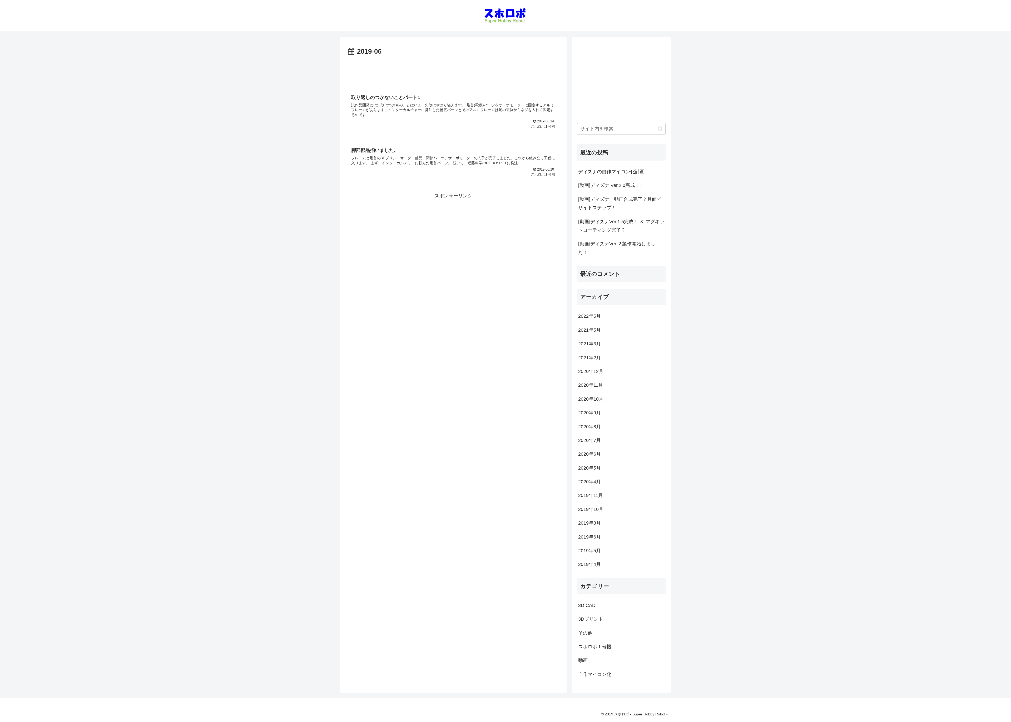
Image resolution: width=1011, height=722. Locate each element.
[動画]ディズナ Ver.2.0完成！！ (611, 185)
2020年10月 (590, 399)
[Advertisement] (453, 72)
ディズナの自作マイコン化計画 (611, 171)
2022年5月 (589, 316)
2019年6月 (589, 537)
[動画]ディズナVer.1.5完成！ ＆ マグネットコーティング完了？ (621, 226)
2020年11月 (590, 385)
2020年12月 (590, 371)
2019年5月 (589, 550)
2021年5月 (589, 330)
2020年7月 (589, 440)
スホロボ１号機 (594, 646)
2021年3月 (589, 343)
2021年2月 (589, 357)
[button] (660, 129)
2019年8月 (589, 523)
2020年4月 (589, 481)
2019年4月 (589, 564)
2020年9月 (589, 412)
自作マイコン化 (594, 674)
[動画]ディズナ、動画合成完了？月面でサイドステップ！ (619, 203)
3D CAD (587, 605)
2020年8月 (589, 426)
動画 (583, 660)
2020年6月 (589, 454)
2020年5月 (589, 468)
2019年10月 (590, 509)
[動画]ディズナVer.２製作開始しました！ (616, 248)
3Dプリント (590, 619)
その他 (585, 633)
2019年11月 (590, 495)
